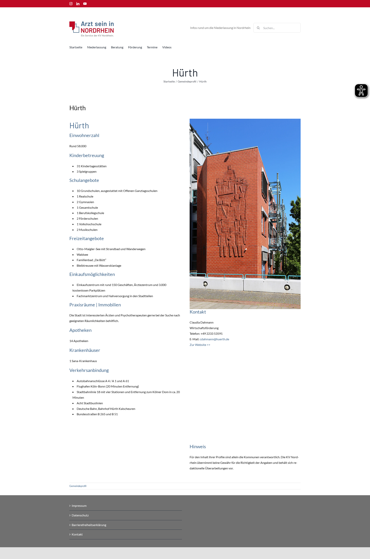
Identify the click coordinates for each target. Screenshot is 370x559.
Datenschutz (80, 515)
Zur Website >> (200, 344)
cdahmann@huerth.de (214, 339)
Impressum (79, 505)
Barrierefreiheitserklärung (89, 525)
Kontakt (77, 534)
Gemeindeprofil (77, 486)
